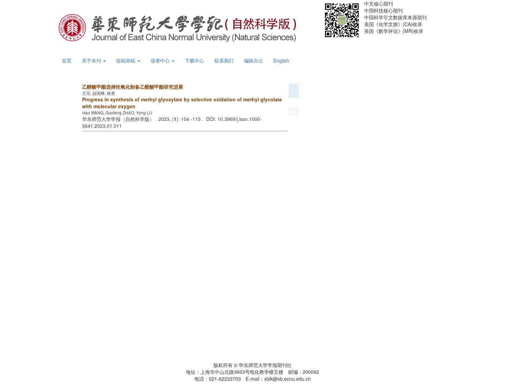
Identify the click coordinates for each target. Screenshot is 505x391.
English (281, 60)
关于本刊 (92, 60)
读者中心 (160, 60)
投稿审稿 (126, 60)
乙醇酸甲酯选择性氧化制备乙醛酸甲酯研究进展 (132, 86)
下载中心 (194, 60)
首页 (66, 60)
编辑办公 (253, 60)
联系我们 (224, 60)
